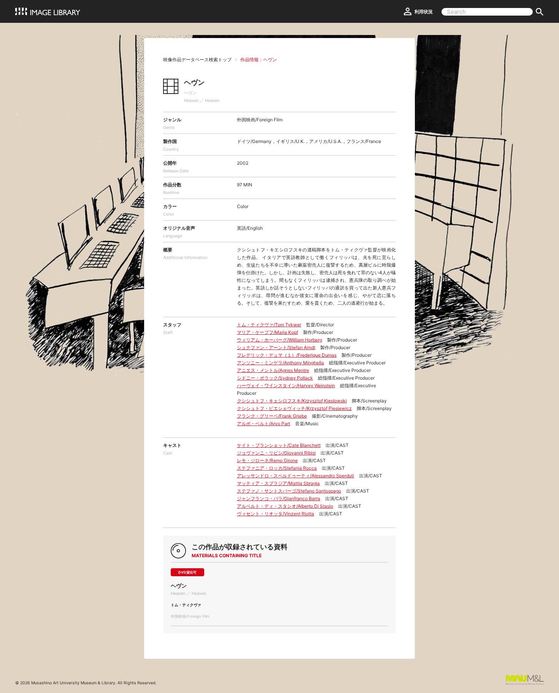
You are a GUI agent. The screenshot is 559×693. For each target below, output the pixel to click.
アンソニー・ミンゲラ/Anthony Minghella (280, 363)
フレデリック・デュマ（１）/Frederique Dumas (287, 355)
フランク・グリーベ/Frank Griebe (272, 416)
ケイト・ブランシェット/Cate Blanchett (279, 445)
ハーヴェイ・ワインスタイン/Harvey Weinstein (286, 385)
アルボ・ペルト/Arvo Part (263, 423)
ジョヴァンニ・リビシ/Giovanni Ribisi (276, 453)
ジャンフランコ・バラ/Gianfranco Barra (278, 498)
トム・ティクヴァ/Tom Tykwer (269, 324)
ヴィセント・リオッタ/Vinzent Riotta (275, 514)
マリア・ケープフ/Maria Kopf (267, 332)
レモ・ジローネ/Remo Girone (267, 460)
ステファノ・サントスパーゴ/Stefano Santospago (289, 491)
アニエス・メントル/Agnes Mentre (273, 370)
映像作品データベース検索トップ (197, 59)
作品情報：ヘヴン (258, 59)
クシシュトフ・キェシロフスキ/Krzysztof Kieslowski (292, 401)
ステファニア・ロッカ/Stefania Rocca (277, 468)
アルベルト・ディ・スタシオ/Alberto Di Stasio (285, 506)
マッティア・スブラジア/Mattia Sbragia (278, 483)
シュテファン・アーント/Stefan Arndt (276, 347)
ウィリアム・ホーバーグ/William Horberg (279, 340)
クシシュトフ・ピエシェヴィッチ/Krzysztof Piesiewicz (294, 408)
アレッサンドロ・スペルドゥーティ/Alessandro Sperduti (295, 475)
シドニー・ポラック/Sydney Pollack (275, 378)
